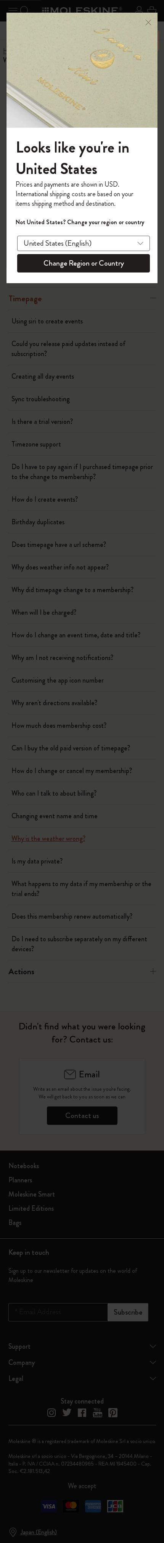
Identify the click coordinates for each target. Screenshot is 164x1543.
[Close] (148, 21)
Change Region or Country (83, 263)
